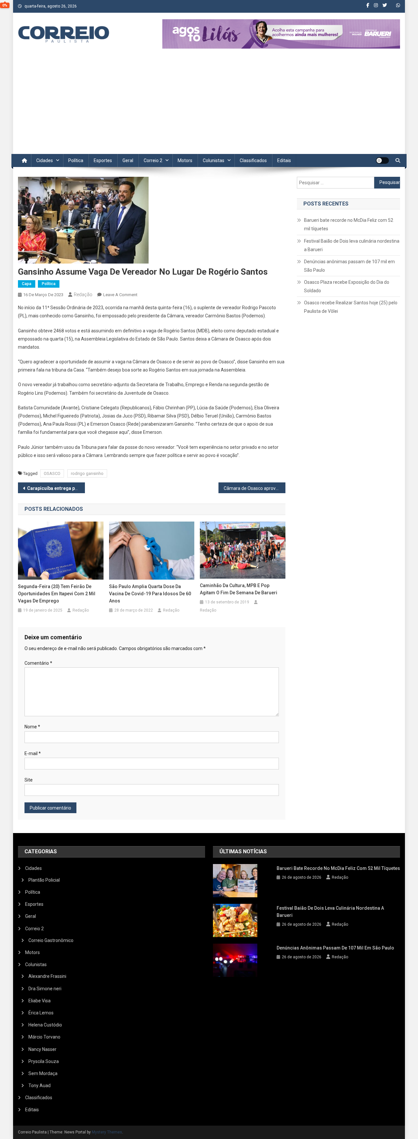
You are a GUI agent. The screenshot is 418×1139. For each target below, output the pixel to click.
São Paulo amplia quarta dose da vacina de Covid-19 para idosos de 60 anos (150, 593)
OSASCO (52, 473)
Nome (32, 726)
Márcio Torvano (44, 1037)
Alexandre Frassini (47, 976)
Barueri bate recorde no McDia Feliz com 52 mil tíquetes (348, 224)
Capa (26, 283)
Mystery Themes (107, 1132)
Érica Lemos (41, 1012)
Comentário (38, 663)
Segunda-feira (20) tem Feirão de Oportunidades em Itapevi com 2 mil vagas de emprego (56, 593)
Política (75, 160)
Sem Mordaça (42, 1073)
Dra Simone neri (44, 988)
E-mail (32, 753)
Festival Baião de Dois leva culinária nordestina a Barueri (351, 245)
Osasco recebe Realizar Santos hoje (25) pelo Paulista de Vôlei (350, 307)
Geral (127, 160)
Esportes (103, 160)
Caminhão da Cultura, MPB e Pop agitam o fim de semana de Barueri (238, 589)
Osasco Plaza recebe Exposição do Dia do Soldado (346, 286)
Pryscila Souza (43, 1061)
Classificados (253, 160)
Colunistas (213, 160)
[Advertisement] (209, 105)
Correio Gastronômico (50, 940)
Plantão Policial (44, 880)
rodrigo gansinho (87, 473)
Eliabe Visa (39, 1000)
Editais (284, 160)
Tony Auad (39, 1085)
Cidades (44, 160)
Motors (185, 160)
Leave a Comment (120, 294)
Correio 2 (153, 160)
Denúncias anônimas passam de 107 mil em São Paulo (349, 266)
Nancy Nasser (42, 1049)
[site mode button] (382, 160)
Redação (83, 294)
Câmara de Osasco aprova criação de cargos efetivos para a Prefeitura (254, 488)
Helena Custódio (45, 1024)
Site (28, 779)
